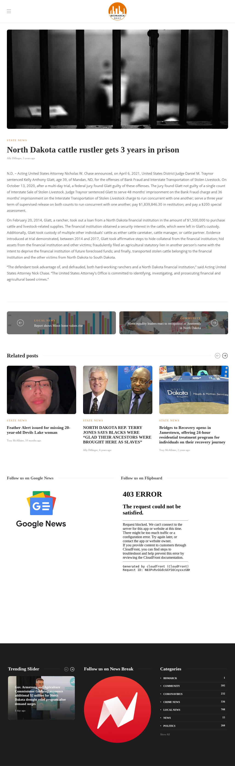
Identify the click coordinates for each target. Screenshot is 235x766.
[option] (41, 403)
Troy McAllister (15, 440)
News (194, 717)
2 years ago (184, 450)
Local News (45, 320)
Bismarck (194, 678)
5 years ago (29, 158)
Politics (194, 725)
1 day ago (20, 710)
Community (190, 318)
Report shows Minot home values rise (58, 325)
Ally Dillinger (14, 158)
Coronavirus (194, 693)
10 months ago (33, 440)
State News (17, 140)
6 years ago (105, 450)
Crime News (194, 701)
